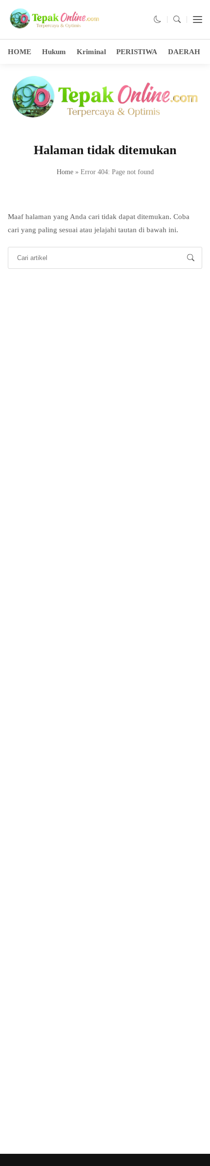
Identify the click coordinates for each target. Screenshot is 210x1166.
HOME (19, 52)
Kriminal (91, 52)
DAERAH (184, 52)
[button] (157, 19)
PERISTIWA (136, 52)
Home (65, 172)
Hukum (54, 52)
